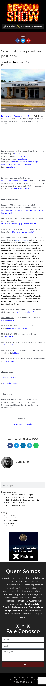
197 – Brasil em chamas (15, 502)
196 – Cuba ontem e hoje (16, 505)
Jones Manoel (26, 164)
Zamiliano (14, 161)
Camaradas (10, 515)
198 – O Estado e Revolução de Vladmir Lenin (24, 500)
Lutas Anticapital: (22, 240)
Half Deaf (18, 153)
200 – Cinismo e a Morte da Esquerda (21, 494)
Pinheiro (31, 116)
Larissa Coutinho (25, 161)
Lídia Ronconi (23, 159)
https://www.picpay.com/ (19, 188)
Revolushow (10, 526)
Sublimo (15, 353)
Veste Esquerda (10, 361)
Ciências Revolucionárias (27, 312)
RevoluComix (11, 523)
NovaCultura (9, 337)
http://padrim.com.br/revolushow (14, 180)
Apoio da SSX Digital (23, 682)
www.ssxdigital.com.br (23, 424)
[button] (23, 35)
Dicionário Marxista (13, 518)
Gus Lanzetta (23, 156)
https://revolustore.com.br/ (23, 232)
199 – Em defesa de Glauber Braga (19, 497)
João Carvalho (14, 164)
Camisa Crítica (9, 345)
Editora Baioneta (7, 320)
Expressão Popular (10, 383)
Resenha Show (12, 520)
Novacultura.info (9, 377)
